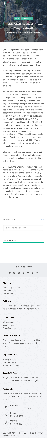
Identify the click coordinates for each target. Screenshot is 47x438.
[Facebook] (10, 273)
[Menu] (43, 4)
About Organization (11, 287)
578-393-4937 (16, 416)
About (29, 267)
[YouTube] (23, 273)
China (17, 18)
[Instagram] (19, 273)
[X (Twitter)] (14, 273)
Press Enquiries (9, 328)
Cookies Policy (9, 362)
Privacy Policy (9, 359)
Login (41, 219)
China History (26, 18)
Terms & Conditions (11, 365)
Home (17, 267)
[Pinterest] (32, 273)
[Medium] (37, 273)
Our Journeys (8, 290)
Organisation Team (11, 325)
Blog (23, 267)
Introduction (8, 322)
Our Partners (8, 293)
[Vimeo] (28, 273)
